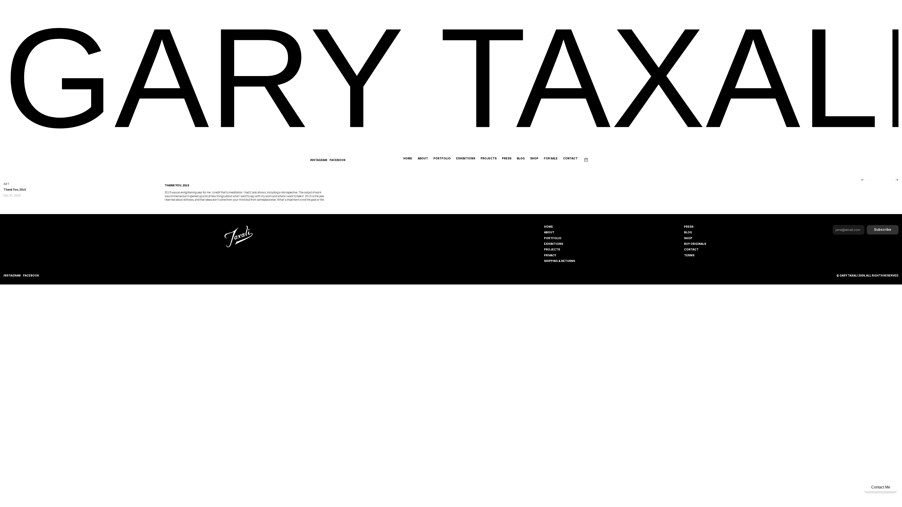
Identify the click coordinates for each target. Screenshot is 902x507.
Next (890, 179)
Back (870, 179)
